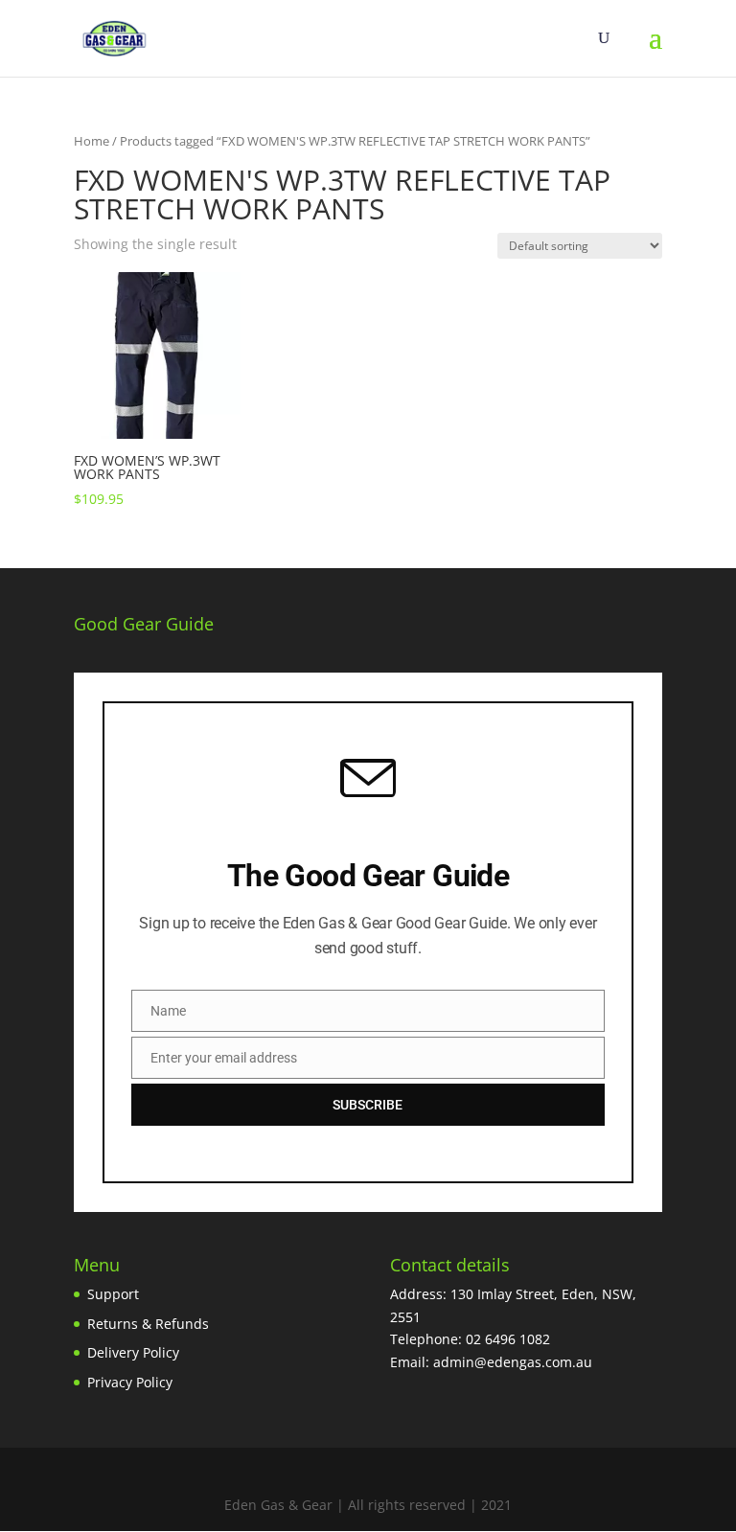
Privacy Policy (129, 1382)
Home (91, 140)
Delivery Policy (133, 1352)
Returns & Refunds (148, 1324)
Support (113, 1294)
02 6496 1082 (508, 1339)
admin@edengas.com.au (512, 1362)
